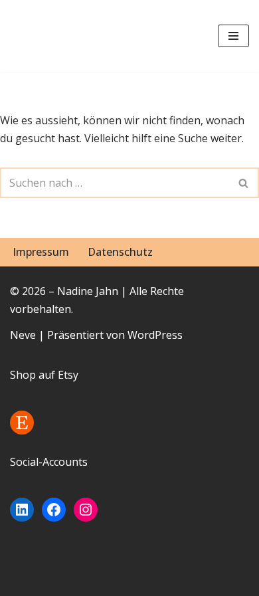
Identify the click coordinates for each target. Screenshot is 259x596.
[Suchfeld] (244, 182)
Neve (23, 335)
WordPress (155, 335)
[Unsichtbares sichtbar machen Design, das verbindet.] (50, 35)
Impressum (41, 252)
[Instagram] (86, 510)
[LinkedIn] (22, 510)
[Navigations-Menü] (233, 36)
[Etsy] (22, 423)
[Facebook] (54, 510)
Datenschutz (120, 252)
